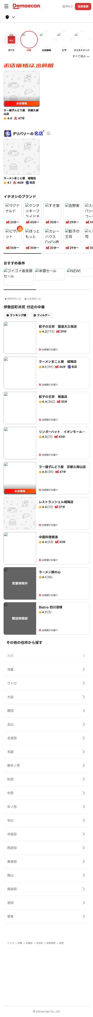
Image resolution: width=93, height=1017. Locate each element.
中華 (20, 943)
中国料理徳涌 (48, 537)
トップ (10, 943)
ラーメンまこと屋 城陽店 (58, 361)
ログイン (67, 6)
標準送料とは (14, 299)
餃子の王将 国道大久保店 (58, 326)
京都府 (29, 943)
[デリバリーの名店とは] (48, 133)
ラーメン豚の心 (50, 572)
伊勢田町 (51, 943)
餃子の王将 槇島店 (53, 396)
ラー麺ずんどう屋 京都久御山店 (62, 466)
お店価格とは (34, 299)
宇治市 (39, 943)
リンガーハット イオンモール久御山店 (62, 434)
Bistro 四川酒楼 (50, 607)
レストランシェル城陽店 (56, 502)
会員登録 (83, 6)
